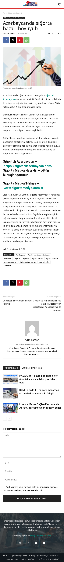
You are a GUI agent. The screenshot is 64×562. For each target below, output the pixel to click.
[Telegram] (44, 543)
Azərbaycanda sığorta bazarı (39, 255)
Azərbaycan (20, 255)
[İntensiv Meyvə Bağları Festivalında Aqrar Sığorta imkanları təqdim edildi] (10, 408)
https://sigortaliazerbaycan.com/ (28, 166)
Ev (4, 13)
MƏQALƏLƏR (11, 367)
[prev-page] (5, 419)
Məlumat (7, 258)
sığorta (26, 258)
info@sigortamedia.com (40, 535)
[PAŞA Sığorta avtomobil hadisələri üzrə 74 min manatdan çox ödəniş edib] (10, 379)
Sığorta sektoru (52, 258)
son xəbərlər (44, 262)
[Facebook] (6, 40)
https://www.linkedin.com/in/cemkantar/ (32, 344)
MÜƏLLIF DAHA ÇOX (31, 367)
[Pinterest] (20, 40)
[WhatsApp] (26, 40)
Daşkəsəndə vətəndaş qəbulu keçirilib (17, 302)
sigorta (17, 258)
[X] (13, 40)
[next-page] (9, 419)
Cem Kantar (10, 33)
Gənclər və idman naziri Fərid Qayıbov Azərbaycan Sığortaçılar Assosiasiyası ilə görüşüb (47, 305)
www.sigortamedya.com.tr (23, 188)
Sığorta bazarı (37, 258)
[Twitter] (20, 543)
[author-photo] (32, 335)
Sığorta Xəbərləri (15, 13)
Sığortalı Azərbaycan (28, 262)
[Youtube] (36, 543)
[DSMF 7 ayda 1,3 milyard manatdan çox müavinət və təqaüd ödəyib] (10, 393)
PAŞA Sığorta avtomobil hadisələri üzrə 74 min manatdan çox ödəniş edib (38, 379)
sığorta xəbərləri (10, 262)
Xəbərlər (21, 18)
